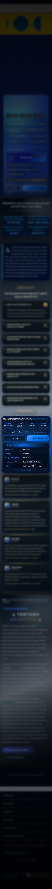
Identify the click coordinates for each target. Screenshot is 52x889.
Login (14, 438)
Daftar (37, 438)
